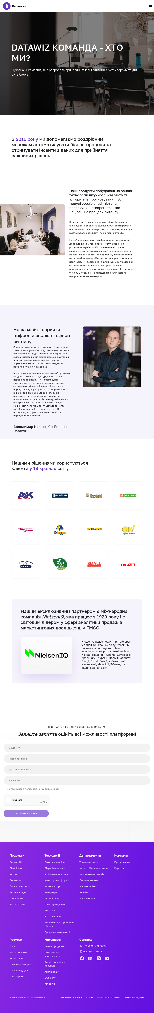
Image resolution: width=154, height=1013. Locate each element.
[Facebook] (81, 958)
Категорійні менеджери (93, 868)
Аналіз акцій (52, 971)
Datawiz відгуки (19, 970)
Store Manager (18, 892)
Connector (16, 880)
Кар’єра (119, 868)
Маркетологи (87, 898)
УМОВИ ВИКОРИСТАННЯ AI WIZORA (77, 997)
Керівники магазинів (91, 874)
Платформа (16, 898)
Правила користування (134, 997)
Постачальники (88, 880)
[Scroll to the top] (145, 997)
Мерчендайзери (89, 886)
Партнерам (16, 976)
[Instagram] (98, 958)
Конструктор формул (57, 880)
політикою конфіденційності (42, 788)
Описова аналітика (56, 862)
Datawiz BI (16, 862)
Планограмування (55, 904)
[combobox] (9, 769)
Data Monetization (20, 886)
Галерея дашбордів (21, 964)
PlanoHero (16, 868)
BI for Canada (17, 904)
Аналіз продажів (54, 946)
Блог (12, 946)
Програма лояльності (57, 932)
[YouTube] (107, 958)
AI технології (52, 898)
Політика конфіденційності (108, 997)
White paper (16, 958)
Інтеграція (51, 892)
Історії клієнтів (18, 952)
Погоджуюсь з (33, 788)
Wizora (13, 874)
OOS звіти (50, 977)
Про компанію (122, 862)
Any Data (50, 910)
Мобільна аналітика (56, 874)
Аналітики (85, 892)
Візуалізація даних (55, 868)
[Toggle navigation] (150, 6)
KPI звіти (50, 983)
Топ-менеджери (89, 862)
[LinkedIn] (90, 958)
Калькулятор (52, 886)
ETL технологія (53, 916)
